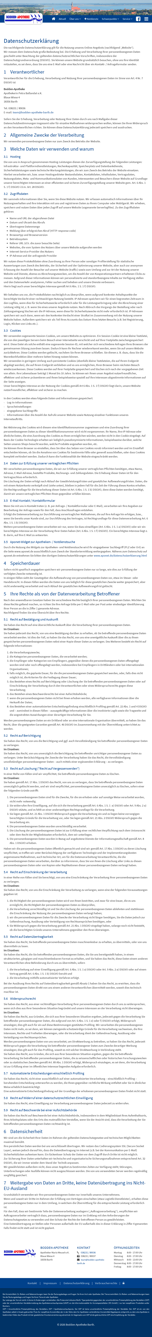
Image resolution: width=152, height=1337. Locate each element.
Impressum (50, 1283)
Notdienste (92, 18)
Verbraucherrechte (106, 1283)
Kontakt (32, 1283)
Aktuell (62, 18)
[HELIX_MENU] (146, 19)
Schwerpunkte (109, 18)
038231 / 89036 (88, 1252)
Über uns (74, 18)
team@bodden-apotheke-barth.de (33, 112)
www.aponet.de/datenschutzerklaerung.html (120, 555)
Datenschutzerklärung (77, 1283)
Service (126, 18)
